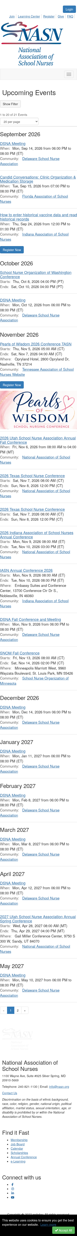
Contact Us (9, 1093)
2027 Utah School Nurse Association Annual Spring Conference (38, 919)
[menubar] (42, 15)
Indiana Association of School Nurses (34, 237)
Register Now (12, 250)
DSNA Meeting (12, 143)
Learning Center (29, 16)
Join (12, 16)
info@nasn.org (59, 1086)
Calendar (17, 1148)
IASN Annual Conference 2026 (26, 570)
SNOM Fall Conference (20, 653)
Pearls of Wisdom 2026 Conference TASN (35, 344)
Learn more (48, 1224)
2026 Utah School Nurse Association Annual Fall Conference (38, 440)
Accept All (65, 1230)
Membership (19, 1140)
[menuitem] (13, 15)
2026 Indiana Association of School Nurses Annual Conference (36, 535)
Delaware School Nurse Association (29, 161)
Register (49, 16)
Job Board (18, 1144)
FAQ (70, 16)
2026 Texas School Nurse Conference (32, 475)
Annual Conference (24, 1157)
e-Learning (18, 1161)
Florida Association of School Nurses (34, 199)
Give (61, 16)
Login (69, 9)
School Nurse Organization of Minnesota (34, 681)
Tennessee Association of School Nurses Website (37, 372)
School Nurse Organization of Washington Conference (35, 274)
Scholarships (19, 1153)
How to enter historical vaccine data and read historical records (38, 217)
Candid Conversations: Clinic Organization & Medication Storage (38, 179)
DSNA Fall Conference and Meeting (30, 619)
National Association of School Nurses (35, 459)
